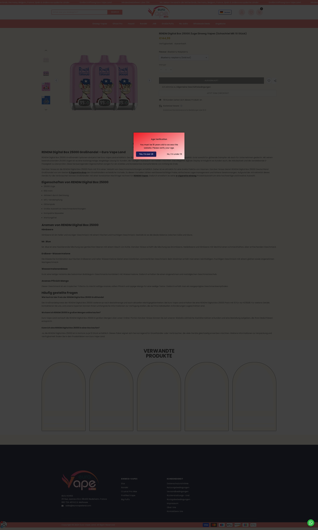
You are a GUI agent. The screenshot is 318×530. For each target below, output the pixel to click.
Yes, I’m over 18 (146, 154)
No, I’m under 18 (174, 154)
